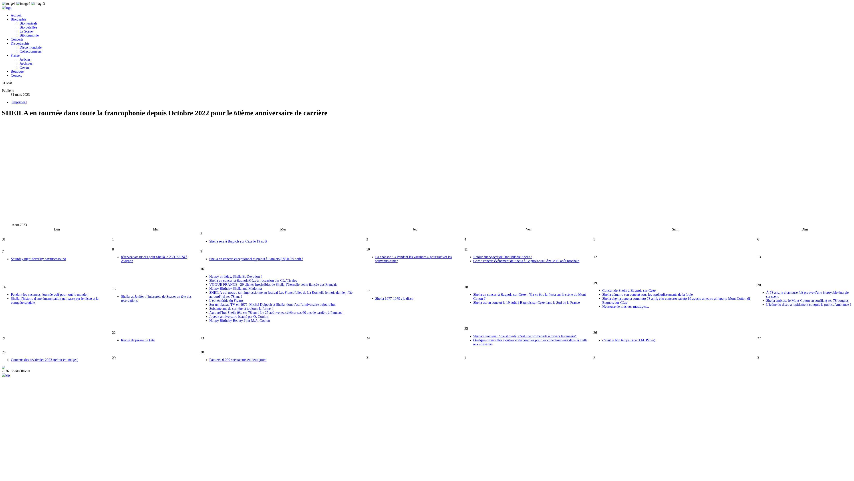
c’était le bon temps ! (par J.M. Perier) (628, 340)
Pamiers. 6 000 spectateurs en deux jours (237, 360)
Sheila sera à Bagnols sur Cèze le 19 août (238, 241)
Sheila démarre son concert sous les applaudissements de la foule (647, 294)
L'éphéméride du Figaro (226, 300)
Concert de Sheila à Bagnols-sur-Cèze (629, 290)
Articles (25, 59)
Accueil (16, 15)
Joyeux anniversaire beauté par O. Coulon (238, 316)
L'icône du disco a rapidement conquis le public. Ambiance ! (808, 304)
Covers (25, 67)
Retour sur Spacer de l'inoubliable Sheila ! (502, 257)
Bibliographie (29, 35)
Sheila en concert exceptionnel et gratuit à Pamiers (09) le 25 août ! (256, 259)
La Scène (26, 31)
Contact (16, 75)
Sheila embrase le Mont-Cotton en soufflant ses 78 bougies (807, 300)
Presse (15, 55)
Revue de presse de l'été (138, 340)
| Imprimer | (19, 102)
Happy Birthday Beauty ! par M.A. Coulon (239, 320)
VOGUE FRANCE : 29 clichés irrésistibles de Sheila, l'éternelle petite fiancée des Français (273, 284)
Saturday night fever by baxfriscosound (38, 259)
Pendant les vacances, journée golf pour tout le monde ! (50, 294)
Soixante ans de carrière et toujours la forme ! (241, 308)
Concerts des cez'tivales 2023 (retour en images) (44, 360)
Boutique (17, 71)
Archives (26, 63)
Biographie (18, 19)
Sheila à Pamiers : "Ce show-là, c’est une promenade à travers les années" (525, 336)
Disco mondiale (31, 47)
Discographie (20, 43)
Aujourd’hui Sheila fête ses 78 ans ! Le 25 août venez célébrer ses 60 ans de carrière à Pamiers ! (276, 312)
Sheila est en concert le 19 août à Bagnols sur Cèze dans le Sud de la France (526, 302)
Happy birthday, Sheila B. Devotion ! (235, 276)
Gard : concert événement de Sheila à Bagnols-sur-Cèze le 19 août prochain (526, 261)
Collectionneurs (31, 51)
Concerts (17, 39)
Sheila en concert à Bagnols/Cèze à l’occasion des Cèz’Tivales (253, 280)
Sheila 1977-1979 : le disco (394, 298)
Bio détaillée (28, 27)
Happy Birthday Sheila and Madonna (235, 288)
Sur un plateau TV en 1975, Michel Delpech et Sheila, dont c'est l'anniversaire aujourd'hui (272, 304)
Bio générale (28, 23)
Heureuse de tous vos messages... (625, 306)
